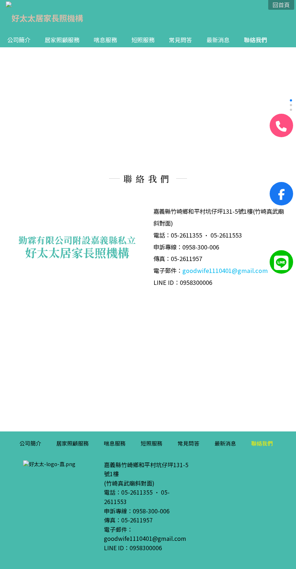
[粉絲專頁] (281, 193)
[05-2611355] (281, 125)
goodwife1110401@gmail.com (225, 270)
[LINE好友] (281, 262)
